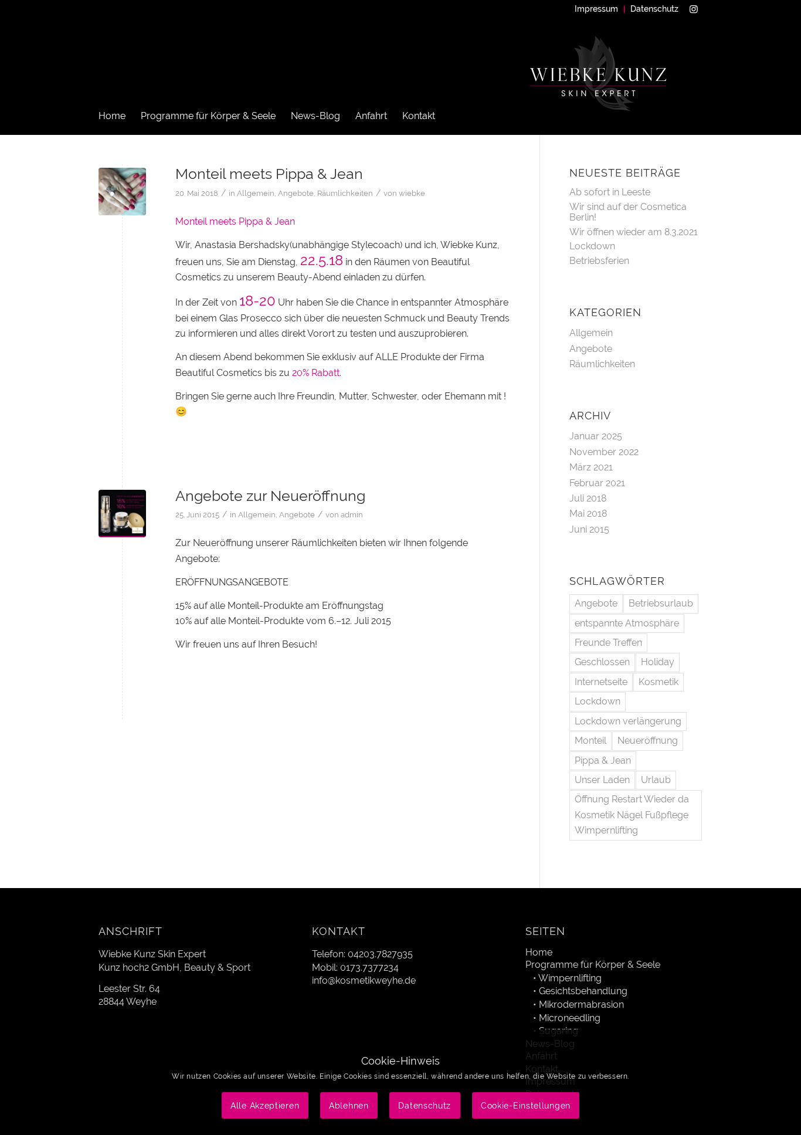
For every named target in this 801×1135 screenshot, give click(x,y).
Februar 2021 (597, 483)
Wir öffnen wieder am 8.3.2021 (633, 232)
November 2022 (604, 452)
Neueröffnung (647, 740)
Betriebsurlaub (661, 603)
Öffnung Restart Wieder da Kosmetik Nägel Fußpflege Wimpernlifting (632, 815)
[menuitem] (596, 9)
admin (352, 514)
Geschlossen (602, 662)
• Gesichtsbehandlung (580, 991)
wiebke (412, 193)
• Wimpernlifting (567, 978)
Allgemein (255, 193)
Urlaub (656, 779)
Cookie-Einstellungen (526, 1105)
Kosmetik (658, 681)
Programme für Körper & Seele (592, 964)
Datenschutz (654, 8)
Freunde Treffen (608, 642)
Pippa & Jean (603, 760)
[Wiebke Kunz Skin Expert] (600, 88)
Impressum (596, 8)
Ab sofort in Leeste (609, 192)
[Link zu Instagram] (693, 9)
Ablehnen (349, 1105)
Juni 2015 (589, 529)
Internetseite (601, 681)
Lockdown (592, 246)
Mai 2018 (588, 513)
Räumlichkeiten (345, 193)
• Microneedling (566, 1018)
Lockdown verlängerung (628, 721)
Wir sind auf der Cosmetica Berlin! (628, 212)
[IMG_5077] (122, 191)
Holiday (657, 662)
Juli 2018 (587, 498)
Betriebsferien (599, 260)
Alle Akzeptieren (264, 1105)
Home (538, 952)
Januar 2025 (595, 436)
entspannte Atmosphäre (627, 623)
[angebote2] (122, 513)
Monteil (590, 740)
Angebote (296, 193)
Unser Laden (602, 779)
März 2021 (591, 467)
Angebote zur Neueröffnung (270, 495)
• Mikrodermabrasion (578, 1004)
